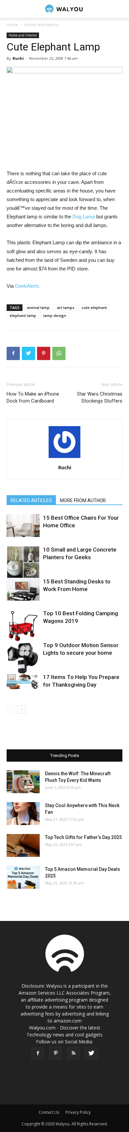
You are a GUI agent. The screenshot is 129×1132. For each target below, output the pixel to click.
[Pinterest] (55, 1053)
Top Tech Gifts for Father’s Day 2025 (83, 837)
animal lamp (38, 307)
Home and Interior (41, 25)
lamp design (54, 315)
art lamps (65, 307)
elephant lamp (23, 315)
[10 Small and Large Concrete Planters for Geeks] (23, 562)
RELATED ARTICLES (31, 500)
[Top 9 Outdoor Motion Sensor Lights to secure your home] (23, 658)
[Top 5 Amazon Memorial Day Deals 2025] (23, 877)
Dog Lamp (83, 216)
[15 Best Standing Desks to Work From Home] (23, 589)
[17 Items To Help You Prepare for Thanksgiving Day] (23, 681)
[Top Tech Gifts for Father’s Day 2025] (23, 845)
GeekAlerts (27, 286)
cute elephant (94, 307)
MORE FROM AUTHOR (83, 500)
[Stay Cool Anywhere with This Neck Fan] (23, 813)
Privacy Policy (78, 1112)
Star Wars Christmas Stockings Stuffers (99, 397)
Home (12, 25)
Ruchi (18, 58)
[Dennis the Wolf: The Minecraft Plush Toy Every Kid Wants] (23, 781)
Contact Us (49, 1112)
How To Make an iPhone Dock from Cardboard (33, 397)
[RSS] (73, 1053)
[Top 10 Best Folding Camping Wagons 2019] (23, 626)
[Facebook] (37, 1053)
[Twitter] (91, 1053)
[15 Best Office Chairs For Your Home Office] (23, 525)
